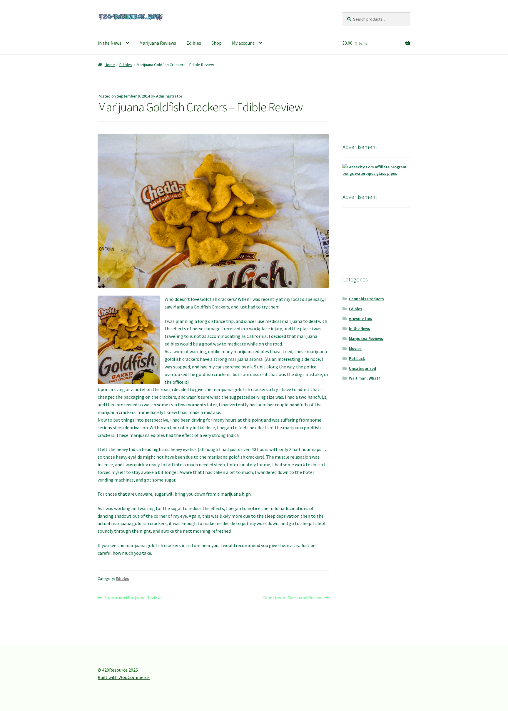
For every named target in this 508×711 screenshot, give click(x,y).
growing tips (360, 318)
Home (110, 64)
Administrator (169, 96)
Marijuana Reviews (157, 43)
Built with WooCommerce (124, 677)
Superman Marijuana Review (132, 598)
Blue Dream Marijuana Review (292, 598)
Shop (216, 43)
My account (243, 43)
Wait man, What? (364, 378)
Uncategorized (362, 368)
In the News (109, 43)
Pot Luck (357, 358)
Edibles (193, 43)
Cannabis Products (366, 298)
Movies (355, 348)
